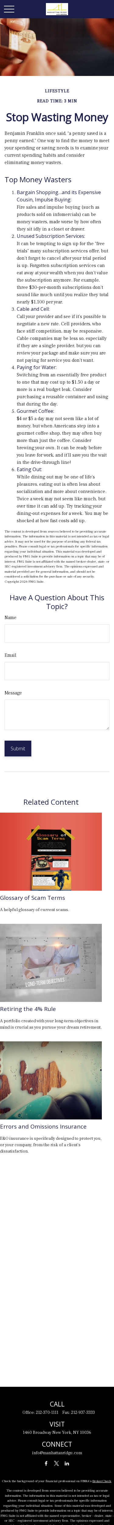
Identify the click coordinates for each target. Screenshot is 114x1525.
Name (10, 618)
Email (10, 655)
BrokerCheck (101, 1481)
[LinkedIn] (67, 1463)
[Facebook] (46, 1463)
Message (13, 693)
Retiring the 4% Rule (28, 1009)
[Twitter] (56, 1463)
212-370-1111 (47, 1412)
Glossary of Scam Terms (32, 897)
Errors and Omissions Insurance (43, 1126)
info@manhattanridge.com (57, 1453)
